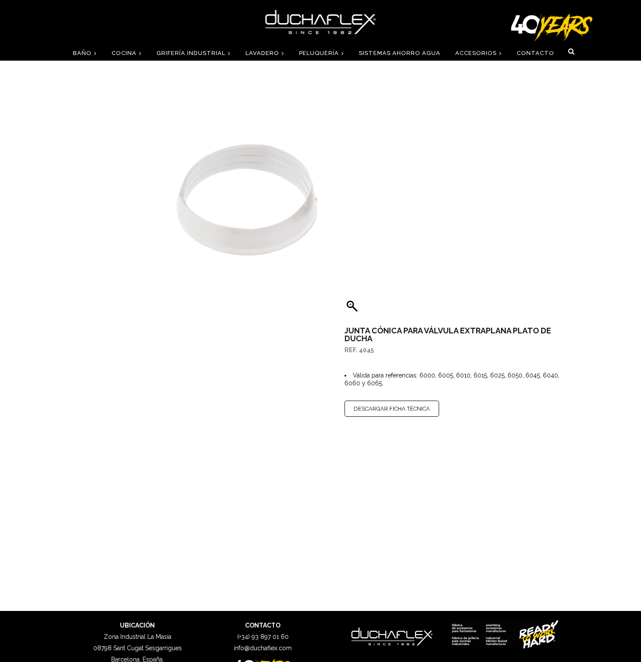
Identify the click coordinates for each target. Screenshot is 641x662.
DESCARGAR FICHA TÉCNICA (392, 408)
